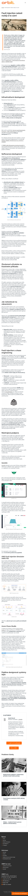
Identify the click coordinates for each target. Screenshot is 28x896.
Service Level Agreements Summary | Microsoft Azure (13, 131)
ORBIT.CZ (12, 891)
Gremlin (4, 465)
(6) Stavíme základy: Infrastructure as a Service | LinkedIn (13, 140)
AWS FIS (13, 561)
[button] (20, 893)
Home (3, 7)
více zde (9, 346)
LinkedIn (20, 719)
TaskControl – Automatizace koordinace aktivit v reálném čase (13, 61)
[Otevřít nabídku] (25, 3)
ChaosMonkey (8, 392)
